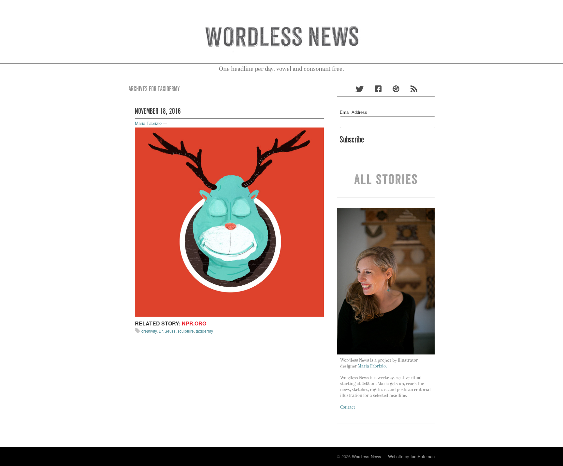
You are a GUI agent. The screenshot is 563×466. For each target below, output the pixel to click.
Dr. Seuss (167, 331)
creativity (149, 331)
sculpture (186, 331)
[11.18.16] (229, 221)
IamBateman (423, 456)
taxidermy (204, 331)
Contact (347, 407)
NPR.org (194, 323)
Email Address (353, 112)
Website (395, 456)
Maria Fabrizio (148, 123)
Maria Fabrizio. (372, 366)
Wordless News (366, 456)
